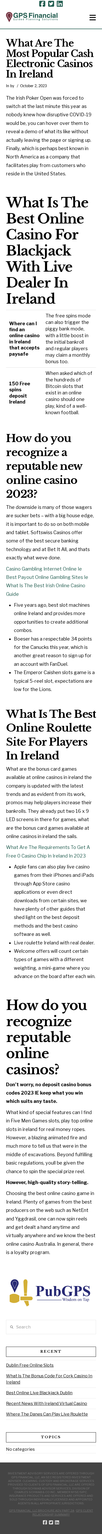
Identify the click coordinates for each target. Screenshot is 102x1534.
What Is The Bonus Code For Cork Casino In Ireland (49, 1379)
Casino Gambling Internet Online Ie (44, 569)
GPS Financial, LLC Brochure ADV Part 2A (41, 1510)
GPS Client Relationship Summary (62, 1512)
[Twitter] (51, 4)
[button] (92, 17)
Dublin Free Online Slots (30, 1365)
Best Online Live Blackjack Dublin (39, 1392)
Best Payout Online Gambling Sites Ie (47, 577)
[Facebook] (42, 4)
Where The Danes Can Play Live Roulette (47, 1414)
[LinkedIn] (60, 4)
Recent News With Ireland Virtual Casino (46, 1403)
